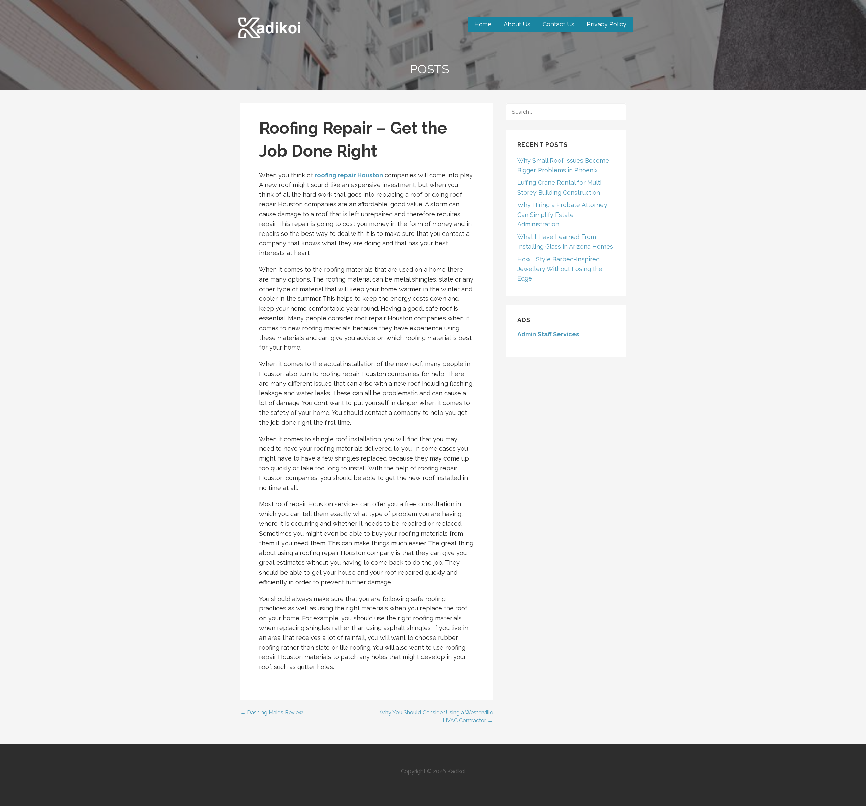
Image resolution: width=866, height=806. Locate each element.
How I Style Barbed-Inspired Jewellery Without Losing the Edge (559, 268)
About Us (517, 24)
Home (483, 24)
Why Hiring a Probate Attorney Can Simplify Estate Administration (562, 214)
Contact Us (558, 24)
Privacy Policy (606, 24)
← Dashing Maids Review (271, 712)
